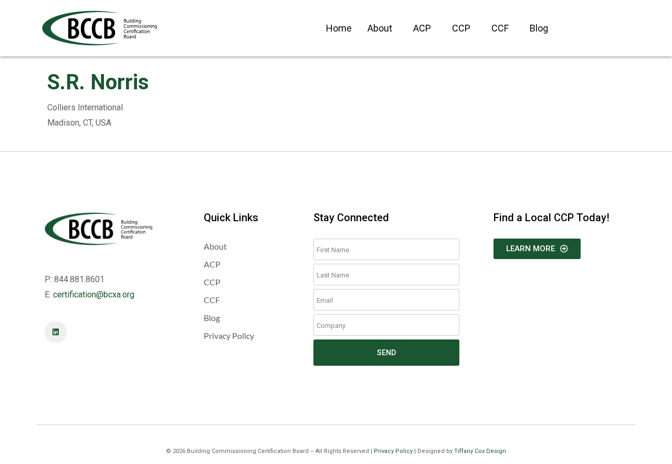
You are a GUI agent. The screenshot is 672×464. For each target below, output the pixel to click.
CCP (461, 28)
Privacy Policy (393, 451)
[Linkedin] (56, 332)
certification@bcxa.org (93, 295)
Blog (539, 28)
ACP (422, 28)
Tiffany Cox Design (480, 451)
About (380, 28)
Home (339, 28)
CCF (500, 28)
